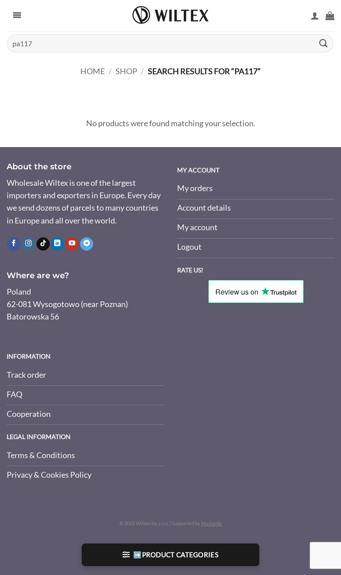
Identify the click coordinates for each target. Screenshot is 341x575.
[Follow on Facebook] (13, 244)
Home (92, 71)
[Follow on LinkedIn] (57, 244)
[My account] (314, 15)
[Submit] (324, 43)
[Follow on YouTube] (72, 244)
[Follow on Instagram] (28, 244)
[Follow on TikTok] (43, 244)
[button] (329, 15)
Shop (126, 71)
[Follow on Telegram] (86, 244)
